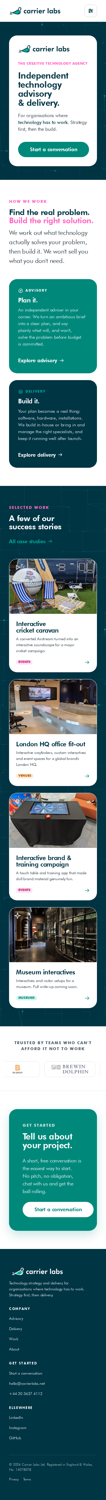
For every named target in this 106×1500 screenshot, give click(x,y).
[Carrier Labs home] (35, 11)
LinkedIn (16, 1417)
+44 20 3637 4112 (25, 1393)
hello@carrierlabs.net (27, 1383)
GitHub (15, 1438)
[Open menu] (91, 11)
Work (13, 1339)
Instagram (18, 1427)
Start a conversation (53, 149)
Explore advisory (37, 360)
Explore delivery (36, 455)
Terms (27, 1479)
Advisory (16, 1318)
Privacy (14, 1479)
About (14, 1349)
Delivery (15, 1328)
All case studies (27, 541)
